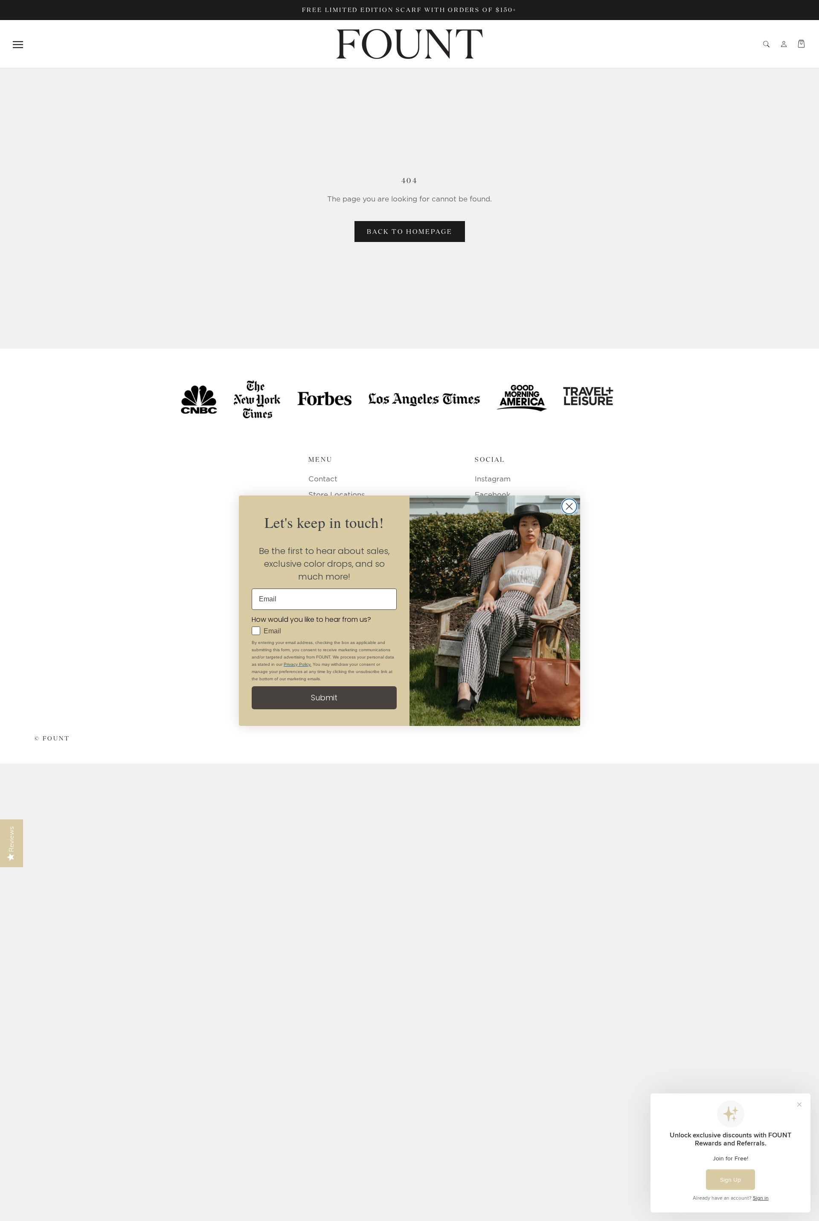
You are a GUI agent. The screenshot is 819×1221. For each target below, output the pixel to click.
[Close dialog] (569, 506)
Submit (324, 697)
